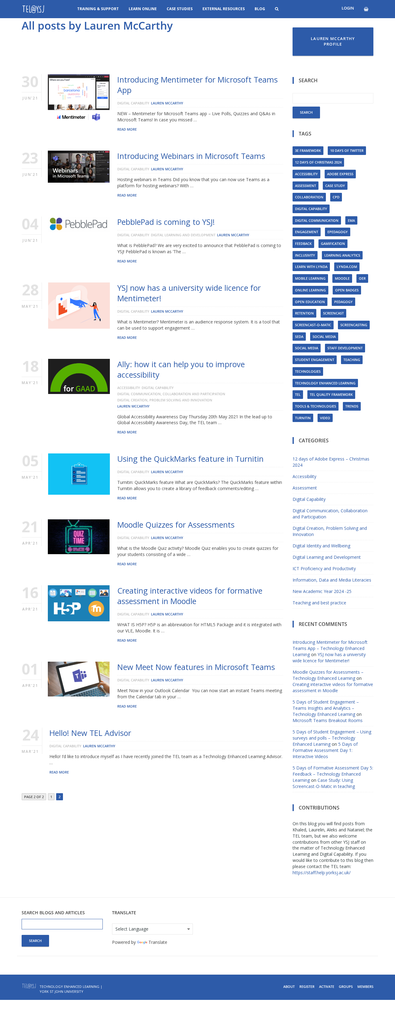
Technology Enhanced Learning (325, 383)
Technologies (308, 371)
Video (325, 418)
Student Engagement (314, 359)
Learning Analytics (342, 255)
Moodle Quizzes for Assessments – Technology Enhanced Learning (328, 675)
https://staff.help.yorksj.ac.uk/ (322, 872)
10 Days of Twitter (347, 150)
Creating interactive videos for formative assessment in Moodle (189, 595)
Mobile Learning (310, 278)
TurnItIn (303, 418)
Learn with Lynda (311, 266)
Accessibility (128, 387)
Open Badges (347, 290)
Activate (326, 986)
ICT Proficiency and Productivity (324, 568)
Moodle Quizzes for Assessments (176, 524)
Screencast (333, 313)
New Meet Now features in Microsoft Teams (196, 667)
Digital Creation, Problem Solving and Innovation (164, 400)
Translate (157, 942)
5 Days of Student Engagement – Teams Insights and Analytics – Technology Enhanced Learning (326, 708)
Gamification (333, 243)
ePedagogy (337, 231)
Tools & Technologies (315, 406)
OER (362, 278)
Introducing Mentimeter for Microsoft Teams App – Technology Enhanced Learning (330, 648)
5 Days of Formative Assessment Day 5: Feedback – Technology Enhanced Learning (333, 774)
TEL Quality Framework (331, 394)
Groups (346, 986)
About (289, 986)
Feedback (303, 243)
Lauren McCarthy (167, 103)
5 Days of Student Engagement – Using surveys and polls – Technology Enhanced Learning (332, 738)
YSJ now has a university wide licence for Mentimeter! (329, 657)
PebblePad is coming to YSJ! (166, 222)
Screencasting (353, 325)
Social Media (324, 336)
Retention (304, 313)
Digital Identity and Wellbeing (321, 546)
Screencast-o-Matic (313, 325)
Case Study (335, 185)
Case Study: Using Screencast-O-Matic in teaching (324, 783)
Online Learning (310, 290)
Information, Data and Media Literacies (332, 580)
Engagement (306, 231)
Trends (351, 406)
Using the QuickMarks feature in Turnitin (190, 458)
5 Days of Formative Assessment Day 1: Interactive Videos (325, 750)
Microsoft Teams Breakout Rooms (328, 720)
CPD (336, 197)
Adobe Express (340, 174)
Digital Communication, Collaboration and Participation (171, 394)
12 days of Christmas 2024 (318, 162)
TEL (298, 394)
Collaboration (309, 197)
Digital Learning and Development (183, 235)
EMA (351, 220)
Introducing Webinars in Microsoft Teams (191, 156)
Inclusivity (305, 255)
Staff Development (345, 348)
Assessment (305, 185)
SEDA (299, 336)
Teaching (351, 359)
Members (365, 986)
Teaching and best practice (319, 603)
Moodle (342, 278)
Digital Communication (317, 220)
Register (306, 986)
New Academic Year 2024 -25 (322, 591)
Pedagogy (343, 301)
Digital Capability (133, 103)
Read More (127, 129)
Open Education (310, 301)
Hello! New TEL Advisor (90, 733)
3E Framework (308, 150)
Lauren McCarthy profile (333, 41)
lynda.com (347, 266)
